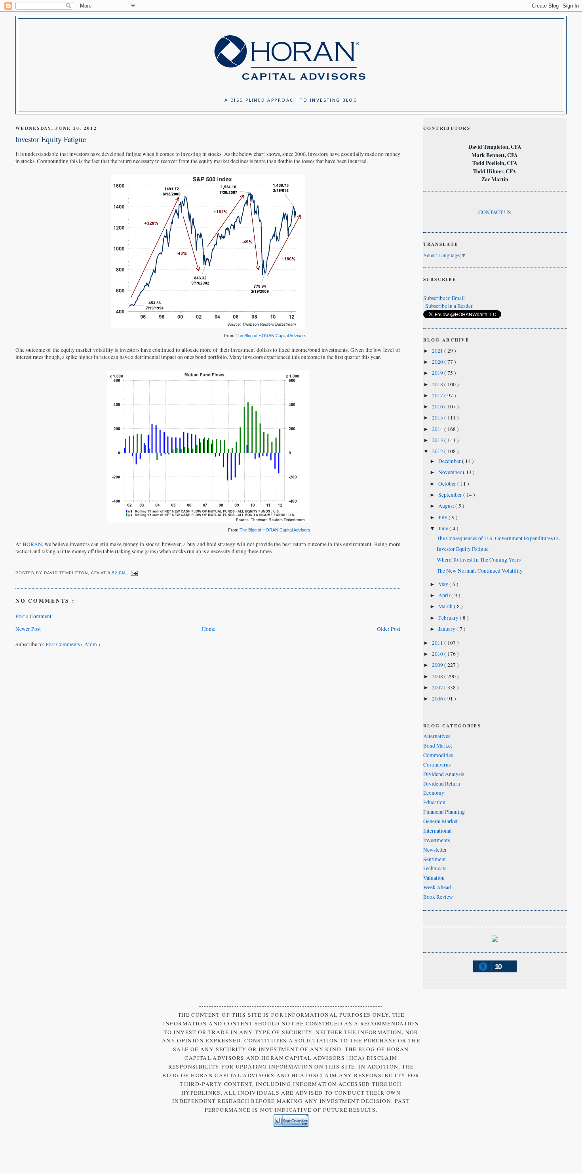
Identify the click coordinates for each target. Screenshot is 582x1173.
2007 (438, 687)
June (443, 528)
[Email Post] (133, 573)
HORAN (32, 544)
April (444, 595)
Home (208, 628)
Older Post (388, 628)
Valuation (434, 877)
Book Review (438, 896)
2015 (438, 417)
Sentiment (434, 859)
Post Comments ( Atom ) (73, 644)
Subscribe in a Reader (449, 305)
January (447, 628)
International (437, 830)
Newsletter (435, 849)
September (450, 494)
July (443, 517)
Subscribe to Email (444, 298)
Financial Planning (444, 811)
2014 (438, 429)
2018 (438, 384)
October (447, 483)
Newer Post (28, 628)
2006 (438, 698)
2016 (438, 406)
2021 (438, 350)
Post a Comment (33, 616)
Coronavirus (437, 764)
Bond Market (437, 745)
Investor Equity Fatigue (50, 139)
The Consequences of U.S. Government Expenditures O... (499, 538)
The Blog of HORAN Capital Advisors (271, 335)
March (446, 606)
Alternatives (436, 736)
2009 (438, 664)
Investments (436, 840)
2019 (438, 372)
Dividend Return (441, 783)
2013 (438, 440)
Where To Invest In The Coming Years (479, 559)
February (449, 617)
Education (434, 802)
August (446, 505)
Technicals (434, 868)
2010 (438, 653)
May (443, 584)
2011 (438, 642)
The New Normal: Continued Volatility (480, 570)
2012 (438, 451)
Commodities (438, 755)
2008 (438, 676)
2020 (438, 361)
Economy (433, 792)
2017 (438, 395)
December (450, 461)
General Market (440, 821)
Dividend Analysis (443, 774)
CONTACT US (494, 212)
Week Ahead (437, 887)
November (450, 472)
